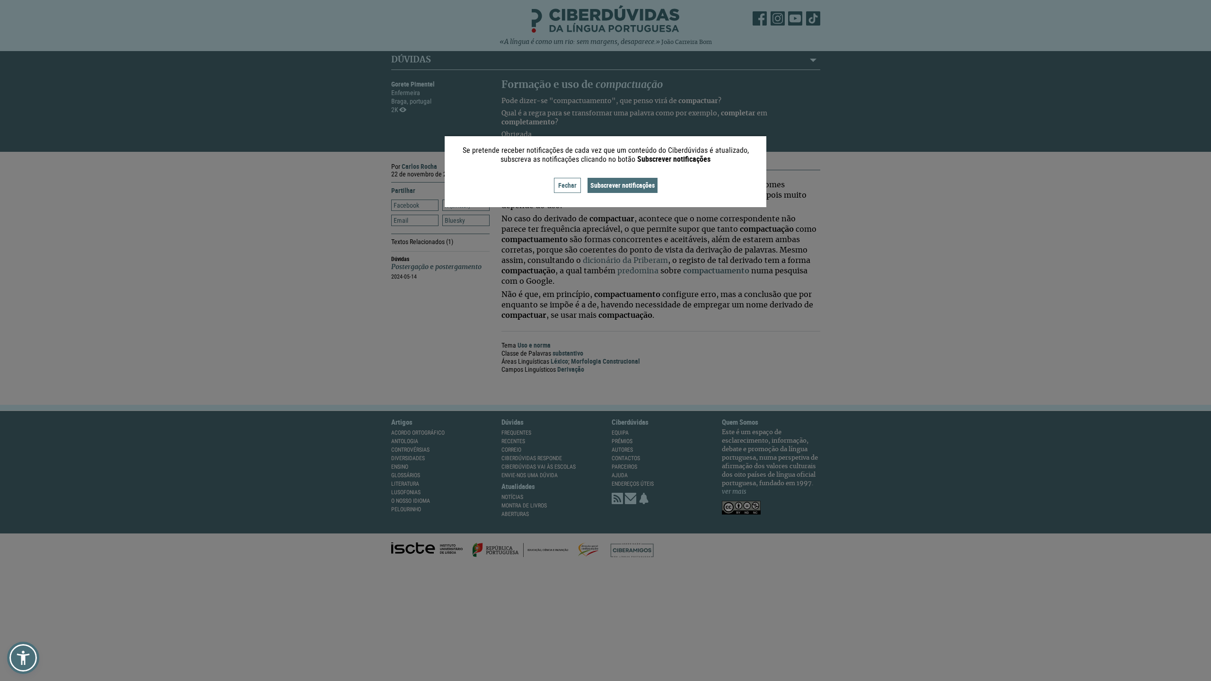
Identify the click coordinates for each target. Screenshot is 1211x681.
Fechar (567, 185)
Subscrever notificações (622, 185)
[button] (23, 658)
